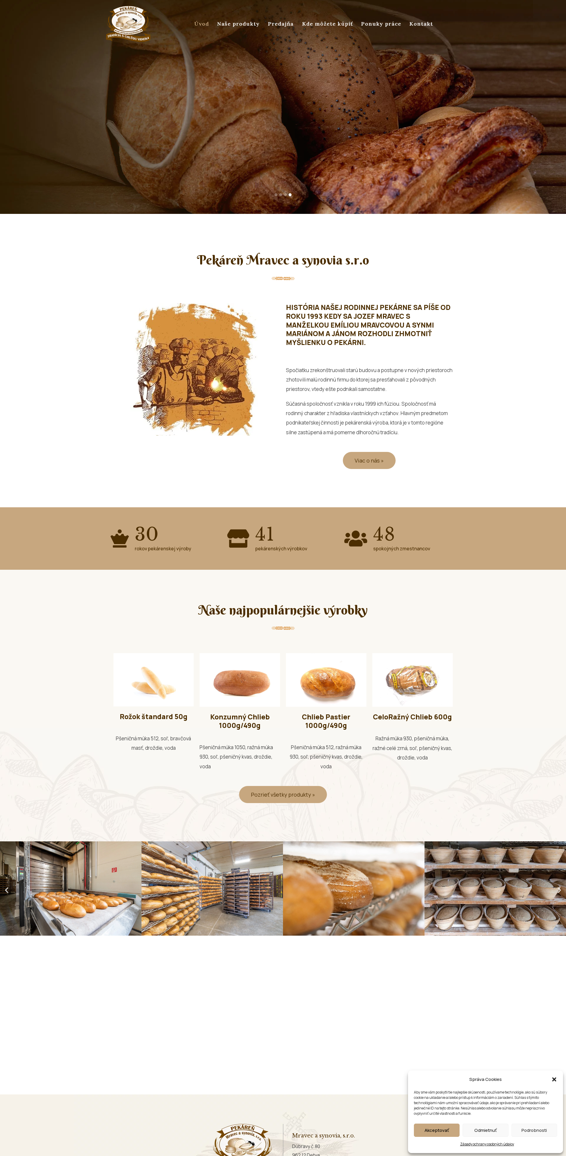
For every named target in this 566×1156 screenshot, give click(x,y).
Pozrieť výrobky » (139, 166)
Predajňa (281, 23)
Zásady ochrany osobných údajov (487, 1144)
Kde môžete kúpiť (327, 23)
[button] (554, 1079)
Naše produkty (238, 23)
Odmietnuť (485, 1130)
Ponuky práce (381, 23)
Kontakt (421, 23)
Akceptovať (436, 1130)
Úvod (201, 23)
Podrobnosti (534, 1130)
